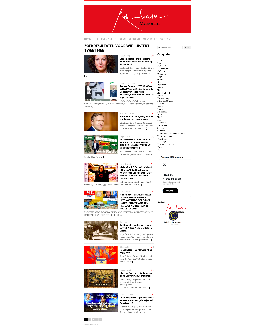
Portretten (162, 123)
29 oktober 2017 (127, 113)
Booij (159, 63)
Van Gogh (161, 141)
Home (87, 39)
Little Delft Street (165, 101)
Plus (159, 120)
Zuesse (160, 150)
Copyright (162, 74)
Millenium (162, 112)
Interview (161, 95)
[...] (85, 76)
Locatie (160, 103)
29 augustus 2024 (127, 83)
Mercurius (161, 109)
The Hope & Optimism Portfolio (171, 133)
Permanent (108, 39)
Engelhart (161, 76)
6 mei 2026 (125, 222)
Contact (166, 39)
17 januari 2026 (126, 294)
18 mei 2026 (125, 192)
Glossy (160, 82)
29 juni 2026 (125, 164)
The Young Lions (164, 136)
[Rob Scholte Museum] (137, 19)
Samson (160, 128)
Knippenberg (163, 98)
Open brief (150, 39)
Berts (159, 60)
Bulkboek (161, 66)
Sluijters (161, 131)
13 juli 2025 (125, 56)
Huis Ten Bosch (163, 93)
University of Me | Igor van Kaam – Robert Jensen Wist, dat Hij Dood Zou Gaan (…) (137, 300)
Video (159, 147)
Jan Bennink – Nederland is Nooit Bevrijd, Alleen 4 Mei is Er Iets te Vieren (136, 228)
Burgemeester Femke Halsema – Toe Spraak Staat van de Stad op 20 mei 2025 (136, 61)
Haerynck (161, 85)
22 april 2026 (126, 247)
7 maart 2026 (125, 270)
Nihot (159, 114)
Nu (96, 39)
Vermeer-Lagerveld (165, 144)
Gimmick (161, 79)
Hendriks (161, 87)
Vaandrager (162, 139)
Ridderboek (162, 125)
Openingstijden (129, 39)
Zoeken (187, 48)
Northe (160, 117)
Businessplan (163, 68)
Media (160, 106)
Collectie (161, 71)
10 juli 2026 (125, 136)
